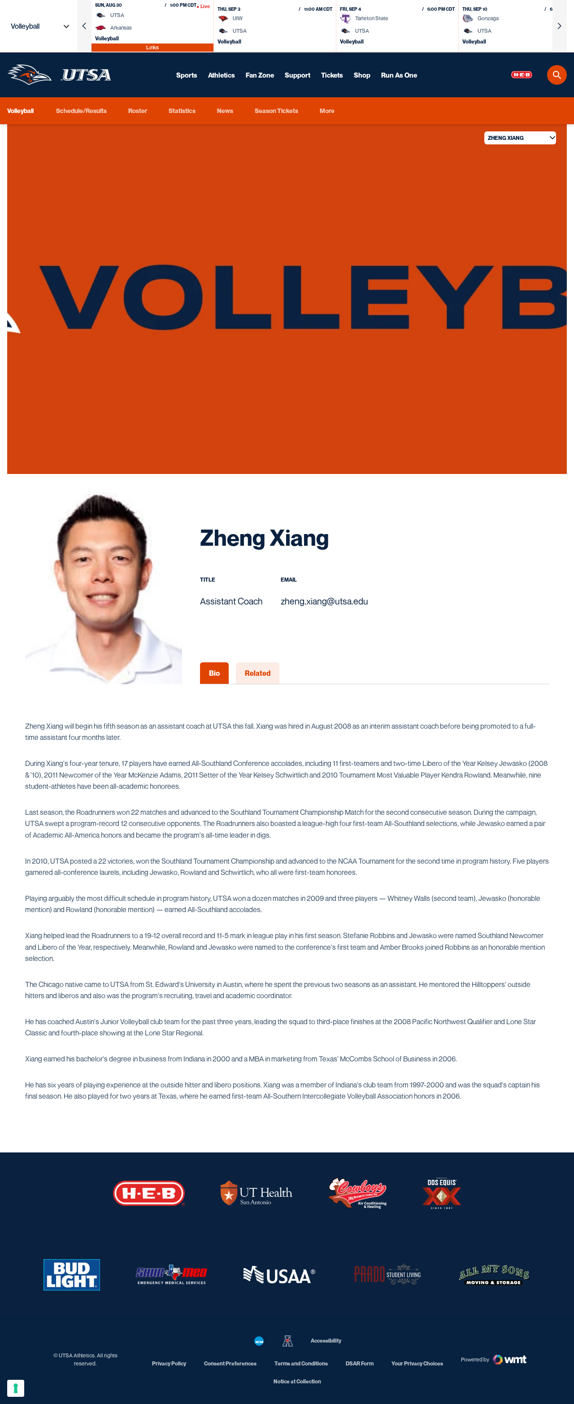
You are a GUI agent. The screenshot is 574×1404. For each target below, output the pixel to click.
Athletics (221, 75)
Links (152, 47)
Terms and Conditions (301, 1363)
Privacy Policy (169, 1363)
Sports (186, 75)
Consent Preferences (230, 1363)
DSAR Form (360, 1363)
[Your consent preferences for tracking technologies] (15, 1388)
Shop (362, 75)
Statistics (182, 110)
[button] (84, 26)
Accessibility (326, 1340)
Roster (137, 110)
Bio (214, 673)
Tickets (332, 75)
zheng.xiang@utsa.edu (324, 601)
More (327, 110)
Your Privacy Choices (417, 1363)
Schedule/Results (81, 110)
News (225, 110)
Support (297, 75)
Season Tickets (276, 110)
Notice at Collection (297, 1381)
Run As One (399, 75)
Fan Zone (260, 75)
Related (257, 673)
